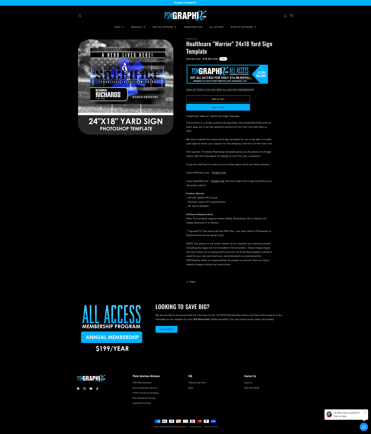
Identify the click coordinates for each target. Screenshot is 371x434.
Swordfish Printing (142, 403)
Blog (190, 388)
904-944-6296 (251, 388)
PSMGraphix (165, 427)
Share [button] (192, 282)
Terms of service (211, 426)
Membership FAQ (197, 382)
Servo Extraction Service (145, 388)
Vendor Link (217, 181)
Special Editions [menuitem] (163, 27)
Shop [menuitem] (117, 27)
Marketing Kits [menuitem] (193, 27)
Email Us (248, 382)
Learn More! (166, 329)
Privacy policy (196, 426)
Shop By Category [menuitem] (242, 27)
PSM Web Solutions (142, 382)
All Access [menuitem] (216, 27)
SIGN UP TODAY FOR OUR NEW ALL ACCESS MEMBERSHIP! (220, 89)
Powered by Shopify (179, 427)
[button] (80, 16)
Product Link (219, 172)
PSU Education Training (144, 398)
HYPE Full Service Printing (146, 393)
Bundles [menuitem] (136, 27)
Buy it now (218, 107)
